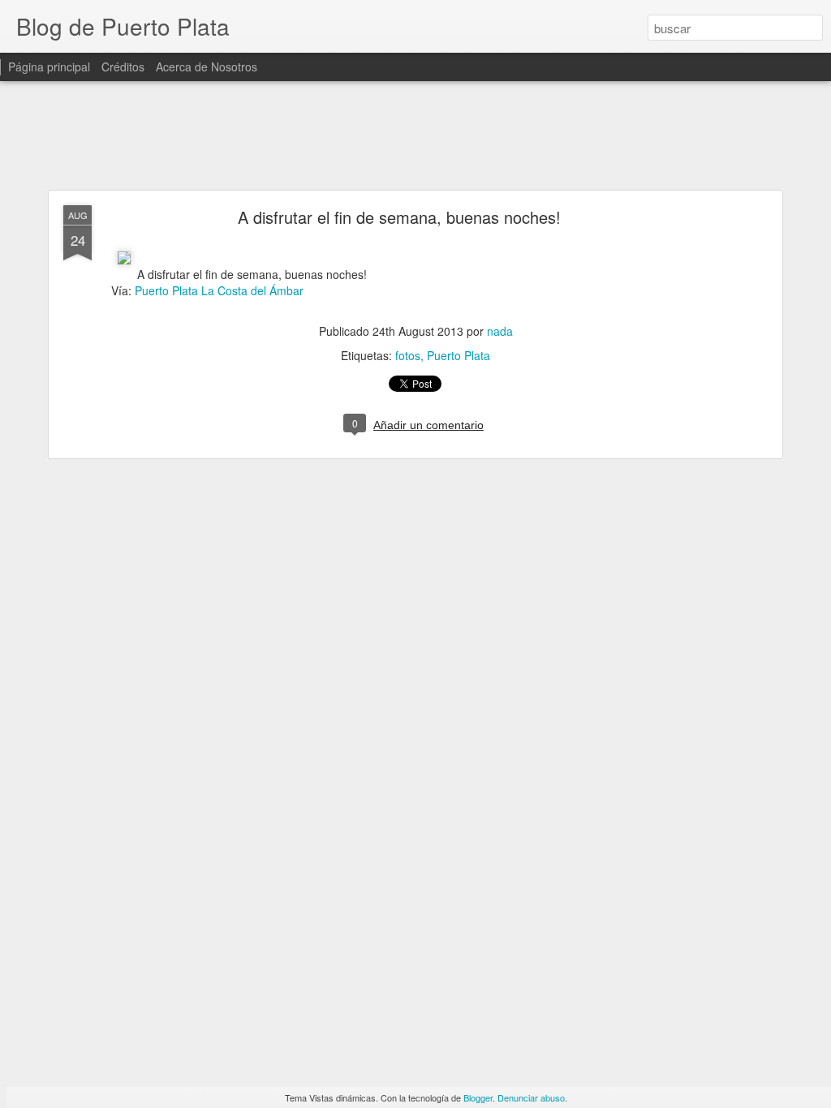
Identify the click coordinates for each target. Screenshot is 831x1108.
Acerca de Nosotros (206, 66)
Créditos (122, 66)
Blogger (478, 1097)
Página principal (49, 66)
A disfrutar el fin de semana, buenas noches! (399, 217)
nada (500, 331)
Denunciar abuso (531, 1097)
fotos (407, 355)
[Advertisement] (415, 136)
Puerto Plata (458, 355)
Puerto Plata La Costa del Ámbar (219, 290)
